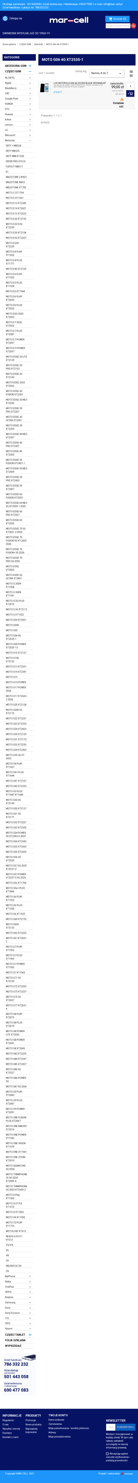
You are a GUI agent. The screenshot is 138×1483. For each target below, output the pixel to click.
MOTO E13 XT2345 (16, 203)
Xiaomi (8, 1328)
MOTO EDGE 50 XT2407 (14, 487)
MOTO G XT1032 (15, 614)
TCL (7, 1318)
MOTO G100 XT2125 (12, 660)
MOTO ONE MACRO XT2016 (16, 1128)
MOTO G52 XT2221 (16, 822)
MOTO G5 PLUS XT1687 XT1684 (14, 793)
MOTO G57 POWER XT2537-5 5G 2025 (16, 876)
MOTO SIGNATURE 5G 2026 (16, 1167)
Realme (9, 1297)
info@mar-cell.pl (113, 4)
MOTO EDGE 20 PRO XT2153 (14, 367)
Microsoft (10, 135)
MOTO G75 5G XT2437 (13, 998)
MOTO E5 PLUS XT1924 (14, 284)
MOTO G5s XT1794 (16, 883)
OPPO (8, 1292)
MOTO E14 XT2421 (16, 208)
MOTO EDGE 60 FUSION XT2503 (14, 496)
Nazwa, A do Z (106, 73)
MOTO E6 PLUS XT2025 (14, 307)
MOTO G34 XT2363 (16, 749)
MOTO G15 (12, 677)
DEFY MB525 (13, 151)
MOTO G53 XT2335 (16, 827)
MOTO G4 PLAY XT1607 (14, 765)
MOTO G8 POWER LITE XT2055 (15, 1033)
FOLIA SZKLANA (15, 1340)
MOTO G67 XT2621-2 (16, 940)
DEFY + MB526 (13, 145)
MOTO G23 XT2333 (16, 723)
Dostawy (7, 1433)
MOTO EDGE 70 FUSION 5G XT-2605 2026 (16, 540)
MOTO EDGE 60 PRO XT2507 (14, 513)
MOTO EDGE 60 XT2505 (14, 522)
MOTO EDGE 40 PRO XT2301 (14, 444)
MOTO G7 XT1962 (15, 972)
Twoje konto (58, 1415)
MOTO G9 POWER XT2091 (15, 1111)
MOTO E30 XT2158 (16, 232)
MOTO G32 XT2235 (16, 744)
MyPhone (10, 1276)
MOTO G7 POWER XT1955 (15, 966)
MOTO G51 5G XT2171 (13, 815)
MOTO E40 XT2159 (16, 269)
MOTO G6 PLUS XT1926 (14, 907)
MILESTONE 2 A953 (16, 177)
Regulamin (8, 1420)
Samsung (10, 1302)
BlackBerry (10, 88)
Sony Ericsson (12, 1313)
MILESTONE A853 (15, 182)
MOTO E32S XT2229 (12, 245)
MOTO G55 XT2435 (16, 846)
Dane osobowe (56, 1419)
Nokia (8, 1281)
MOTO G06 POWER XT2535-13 (16, 646)
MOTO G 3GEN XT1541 (13, 594)
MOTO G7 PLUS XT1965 (14, 957)
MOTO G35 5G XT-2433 (15, 757)
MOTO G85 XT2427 (16, 1064)
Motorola (10, 140)
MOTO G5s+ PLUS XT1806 (15, 890)
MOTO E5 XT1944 (15, 291)
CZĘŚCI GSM (13, 71)
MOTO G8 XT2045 (15, 1048)
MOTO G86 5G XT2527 (13, 1071)
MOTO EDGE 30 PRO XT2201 (14, 410)
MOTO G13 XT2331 (16, 666)
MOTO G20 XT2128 (16, 704)
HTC (7, 109)
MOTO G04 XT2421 (16, 620)
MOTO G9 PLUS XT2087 (14, 1102)
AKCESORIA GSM (15, 65)
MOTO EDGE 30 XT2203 (14, 427)
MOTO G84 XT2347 (16, 1059)
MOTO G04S (12, 625)
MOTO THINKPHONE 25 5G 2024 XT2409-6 (16, 1177)
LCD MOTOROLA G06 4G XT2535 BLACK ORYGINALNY (80, 83)
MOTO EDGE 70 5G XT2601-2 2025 (16, 530)
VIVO (7, 1323)
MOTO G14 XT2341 (16, 671)
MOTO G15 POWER (16, 682)
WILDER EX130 (13, 1266)
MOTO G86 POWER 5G (16, 1080)
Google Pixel (11, 98)
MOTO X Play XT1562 (13, 1197)
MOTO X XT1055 (15, 1212)
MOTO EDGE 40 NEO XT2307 (16, 436)
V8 (7, 1255)
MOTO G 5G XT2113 (16, 609)
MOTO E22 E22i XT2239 (14, 226)
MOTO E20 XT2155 (16, 218)
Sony (7, 1307)
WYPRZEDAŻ (13, 1345)
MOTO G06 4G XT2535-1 (13, 637)
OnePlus (9, 1286)
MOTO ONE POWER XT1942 (16, 1136)
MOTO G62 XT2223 (16, 933)
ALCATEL (10, 77)
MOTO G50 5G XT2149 (13, 802)
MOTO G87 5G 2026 (16, 1086)
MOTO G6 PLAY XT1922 (14, 898)
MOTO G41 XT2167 (16, 781)
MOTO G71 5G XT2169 (13, 979)
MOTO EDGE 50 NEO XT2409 (16, 470)
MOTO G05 (12, 630)
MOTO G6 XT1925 (15, 914)
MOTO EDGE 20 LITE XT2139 (16, 358)
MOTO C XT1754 (15, 192)
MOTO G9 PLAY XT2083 (14, 1093)
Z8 (7, 1271)
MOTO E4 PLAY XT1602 (14, 253)
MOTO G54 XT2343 (16, 841)
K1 (7, 171)
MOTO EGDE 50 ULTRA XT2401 (14, 577)
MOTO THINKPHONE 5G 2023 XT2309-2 (16, 1188)
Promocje (31, 1420)
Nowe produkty (34, 1424)
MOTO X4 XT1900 (15, 1217)
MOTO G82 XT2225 (16, 1053)
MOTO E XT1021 (15, 198)
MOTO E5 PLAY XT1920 (14, 276)
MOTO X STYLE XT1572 (14, 1205)
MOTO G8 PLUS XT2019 (14, 1024)
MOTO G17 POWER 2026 (16, 689)
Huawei (9, 114)
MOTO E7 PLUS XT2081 (14, 333)
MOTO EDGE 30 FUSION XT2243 (14, 393)
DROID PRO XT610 (15, 161)
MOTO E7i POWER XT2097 (15, 350)
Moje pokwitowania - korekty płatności (68, 1428)
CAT (7, 93)
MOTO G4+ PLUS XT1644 (15, 774)
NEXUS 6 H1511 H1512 (14, 1238)
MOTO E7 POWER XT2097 (15, 341)
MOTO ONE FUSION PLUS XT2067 (16, 1119)
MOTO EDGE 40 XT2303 (14, 453)
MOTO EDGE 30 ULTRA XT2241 (14, 419)
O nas (6, 1424)
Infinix (8, 119)
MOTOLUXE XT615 (16, 1231)
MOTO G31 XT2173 (16, 739)
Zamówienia (55, 1424)
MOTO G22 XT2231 (16, 718)
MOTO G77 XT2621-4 (16, 1007)
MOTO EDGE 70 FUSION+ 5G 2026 (15, 551)
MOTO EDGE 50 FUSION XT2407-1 (15, 462)
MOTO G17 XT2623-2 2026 (16, 698)
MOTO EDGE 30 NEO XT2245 (16, 401)
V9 (7, 1260)
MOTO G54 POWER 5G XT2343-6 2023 (16, 834)
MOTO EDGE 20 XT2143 (14, 376)
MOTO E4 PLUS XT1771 (14, 262)
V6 (7, 1250)
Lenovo (9, 124)
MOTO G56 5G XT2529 (13, 859)
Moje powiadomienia (59, 1436)
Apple (8, 83)
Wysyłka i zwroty (11, 1428)
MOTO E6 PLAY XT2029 (14, 298)
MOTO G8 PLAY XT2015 (14, 1016)
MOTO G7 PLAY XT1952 (14, 948)
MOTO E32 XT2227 (16, 238)
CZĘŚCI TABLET (15, 1334)
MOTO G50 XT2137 (16, 808)
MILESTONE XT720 (16, 187)
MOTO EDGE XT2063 (12, 568)
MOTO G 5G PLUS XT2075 (15, 602)
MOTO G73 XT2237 (16, 991)
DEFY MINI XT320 (15, 156)
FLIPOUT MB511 (14, 166)
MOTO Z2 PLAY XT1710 (14, 1224)
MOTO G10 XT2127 (16, 652)
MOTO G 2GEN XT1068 (13, 585)
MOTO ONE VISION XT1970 (16, 1145)
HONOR (9, 103)
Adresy (52, 1432)
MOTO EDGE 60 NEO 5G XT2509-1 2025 (16, 505)
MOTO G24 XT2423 (16, 729)
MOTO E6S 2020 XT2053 (14, 315)
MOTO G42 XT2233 (16, 786)
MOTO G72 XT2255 (16, 986)
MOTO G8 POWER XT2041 (15, 1041)
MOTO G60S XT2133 (12, 926)
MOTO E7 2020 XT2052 (14, 324)
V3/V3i (9, 1245)
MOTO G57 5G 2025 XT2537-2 (16, 867)
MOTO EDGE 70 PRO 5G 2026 (14, 559)
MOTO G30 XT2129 (16, 734)
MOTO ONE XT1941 (16, 1152)
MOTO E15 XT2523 (16, 213)
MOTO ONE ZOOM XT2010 (15, 1159)
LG (6, 130)
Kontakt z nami (11, 1437)
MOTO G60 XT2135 (16, 919)
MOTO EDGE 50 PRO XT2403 (14, 479)
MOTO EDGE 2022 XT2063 (15, 384)
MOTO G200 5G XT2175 (14, 712)
